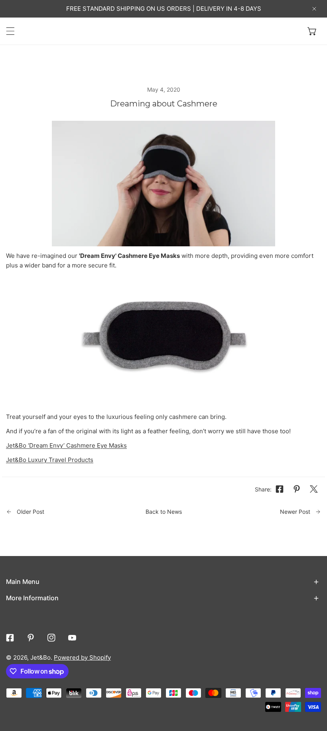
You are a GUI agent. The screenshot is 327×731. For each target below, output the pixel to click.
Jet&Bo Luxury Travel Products (49, 460)
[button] (312, 31)
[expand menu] (10, 31)
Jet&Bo (40, 657)
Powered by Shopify (82, 657)
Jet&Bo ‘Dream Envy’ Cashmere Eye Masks (66, 445)
